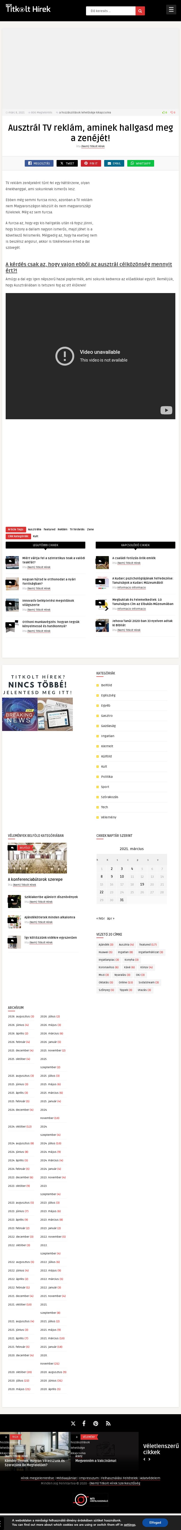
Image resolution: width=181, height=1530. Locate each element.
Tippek (126, 990)
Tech (104, 807)
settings (129, 1525)
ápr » (110, 918)
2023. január (48, 1228)
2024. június (16, 1152)
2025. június (16, 1084)
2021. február (16, 1347)
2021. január (48, 1347)
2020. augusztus (51, 1372)
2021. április (16, 1338)
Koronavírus (109, 967)
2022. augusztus (19, 1262)
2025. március (49, 1093)
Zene (90, 529)
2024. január (48, 1169)
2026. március (49, 1033)
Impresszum (89, 1478)
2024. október (17, 1126)
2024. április (16, 1160)
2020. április (48, 1389)
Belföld (106, 685)
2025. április (16, 1093)
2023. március (49, 1220)
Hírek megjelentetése (38, 1478)
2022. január (48, 1287)
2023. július (47, 1203)
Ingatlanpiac (109, 960)
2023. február (16, 1228)
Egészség (108, 695)
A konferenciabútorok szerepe (35, 879)
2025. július (47, 1076)
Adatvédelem (150, 1478)
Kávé (129, 967)
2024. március (49, 1160)
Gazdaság (108, 726)
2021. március (49, 1338)
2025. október (17, 1059)
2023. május (48, 1211)
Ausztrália (34, 529)
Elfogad (155, 1522)
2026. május (48, 1025)
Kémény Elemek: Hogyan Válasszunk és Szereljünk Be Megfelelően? (35, 1463)
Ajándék (106, 945)
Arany (78, 1456)
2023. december (18, 1177)
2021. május (48, 1330)
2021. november (50, 1296)
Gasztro (107, 716)
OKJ (140, 975)
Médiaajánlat (66, 1478)
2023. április (16, 1220)
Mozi (104, 975)
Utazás (144, 990)
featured (49, 529)
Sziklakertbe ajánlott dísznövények (51, 897)
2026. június (16, 1025)
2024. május (48, 1152)
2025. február (16, 1101)
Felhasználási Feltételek (120, 1478)
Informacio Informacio (131, 587)
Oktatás (106, 982)
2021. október (17, 1304)
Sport (105, 787)
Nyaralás (122, 975)
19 (142, 884)
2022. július (48, 1262)
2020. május (16, 1389)
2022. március (49, 1279)
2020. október (17, 1372)
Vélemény (108, 817)
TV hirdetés (77, 529)
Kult (35, 536)
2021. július (47, 1321)
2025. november (50, 1050)
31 (122, 900)
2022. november (51, 1237)
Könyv (146, 967)
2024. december (18, 1110)
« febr (100, 918)
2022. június (16, 1270)
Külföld (106, 756)
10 (122, 877)
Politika (107, 777)
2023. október (17, 1186)
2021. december (18, 1296)
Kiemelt (107, 746)
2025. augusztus (19, 1076)
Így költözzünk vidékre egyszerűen (51, 938)
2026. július (48, 1016)
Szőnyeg (106, 990)
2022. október (17, 1245)
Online (126, 982)
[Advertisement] (90, 68)
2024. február (16, 1169)
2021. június (16, 1330)
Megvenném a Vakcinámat (95, 1461)
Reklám (62, 529)
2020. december (18, 1355)
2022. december (18, 1237)
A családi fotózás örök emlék (134, 558)
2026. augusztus (19, 1016)
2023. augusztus (19, 1203)
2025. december (18, 1050)
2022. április (16, 1279)
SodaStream (149, 982)
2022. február (16, 1287)
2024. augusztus (19, 1143)
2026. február (16, 1042)
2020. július (15, 1381)
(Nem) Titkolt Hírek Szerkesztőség (115, 1483)
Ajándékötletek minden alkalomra (50, 917)
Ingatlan (107, 736)
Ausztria (126, 945)
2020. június (48, 1381)
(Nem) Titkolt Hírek (93, 146)
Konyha (132, 960)
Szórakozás (109, 797)
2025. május (48, 1084)
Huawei (105, 952)
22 (101, 892)
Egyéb (105, 706)
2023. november (50, 1177)
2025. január (48, 1101)
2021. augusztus (19, 1321)
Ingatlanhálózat (151, 952)
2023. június (16, 1211)
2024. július (47, 1143)
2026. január (48, 1042)
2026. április (16, 1033)
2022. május (48, 1270)
